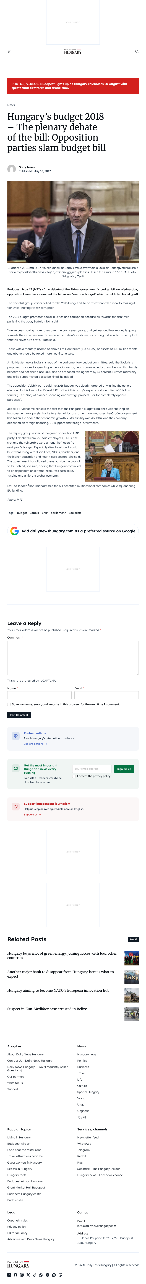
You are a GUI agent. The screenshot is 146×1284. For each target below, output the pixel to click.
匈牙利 (81, 1117)
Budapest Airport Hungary (25, 1181)
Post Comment (19, 715)
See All (133, 939)
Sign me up (124, 769)
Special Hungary (88, 1092)
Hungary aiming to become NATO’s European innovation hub (58, 990)
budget (22, 513)
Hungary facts (16, 1175)
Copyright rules (17, 1220)
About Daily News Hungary (25, 1054)
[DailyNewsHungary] (73, 51)
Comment (15, 637)
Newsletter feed (88, 1137)
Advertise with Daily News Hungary (30, 1239)
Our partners (15, 1076)
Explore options (33, 744)
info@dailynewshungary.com (96, 1226)
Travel (81, 1073)
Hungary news (86, 1054)
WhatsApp (84, 1143)
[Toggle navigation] (9, 51)
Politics (82, 1060)
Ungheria (83, 1111)
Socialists (75, 513)
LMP (45, 513)
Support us (31, 814)
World (81, 1098)
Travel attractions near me (25, 1156)
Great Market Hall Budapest (26, 1187)
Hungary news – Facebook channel (100, 1175)
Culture (82, 1085)
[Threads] (60, 1275)
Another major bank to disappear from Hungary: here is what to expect (60, 974)
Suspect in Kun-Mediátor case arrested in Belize (47, 1009)
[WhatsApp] (41, 1275)
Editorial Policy (17, 1233)
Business (83, 1067)
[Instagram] (22, 1275)
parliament (58, 513)
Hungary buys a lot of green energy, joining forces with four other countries (62, 955)
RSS (80, 1162)
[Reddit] (54, 1275)
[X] (28, 1275)
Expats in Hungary (19, 1169)
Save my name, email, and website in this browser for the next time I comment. (66, 704)
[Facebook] (15, 1275)
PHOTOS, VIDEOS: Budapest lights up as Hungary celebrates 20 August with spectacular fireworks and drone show (69, 86)
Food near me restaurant (24, 1150)
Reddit (81, 1156)
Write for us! (15, 1083)
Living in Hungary (19, 1137)
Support (12, 1089)
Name (12, 688)
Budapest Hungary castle (24, 1194)
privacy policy (101, 776)
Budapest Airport (18, 1143)
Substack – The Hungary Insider (98, 1169)
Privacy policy (16, 1226)
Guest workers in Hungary (24, 1162)
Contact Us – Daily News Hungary (30, 1060)
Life (79, 1079)
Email (79, 688)
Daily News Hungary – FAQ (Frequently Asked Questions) (37, 1068)
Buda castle (15, 1200)
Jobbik (34, 513)
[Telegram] (47, 1275)
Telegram (83, 1150)
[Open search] (137, 51)
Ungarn (82, 1104)
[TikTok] (34, 1275)
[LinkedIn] (9, 1275)
